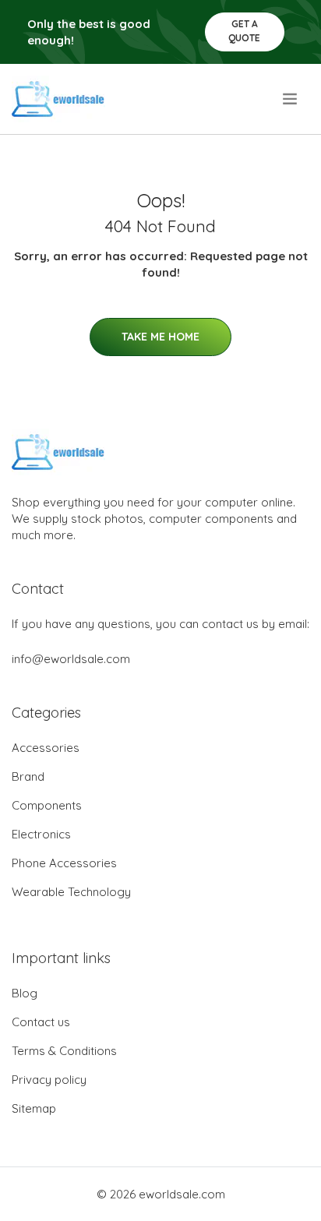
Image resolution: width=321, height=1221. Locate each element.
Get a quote (244, 31)
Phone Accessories (64, 863)
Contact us (41, 1022)
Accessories (45, 747)
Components (47, 805)
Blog (24, 993)
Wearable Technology (71, 891)
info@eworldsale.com (71, 658)
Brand (28, 776)
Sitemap (34, 1108)
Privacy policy (49, 1079)
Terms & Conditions (64, 1050)
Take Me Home (160, 337)
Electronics (41, 834)
